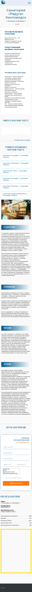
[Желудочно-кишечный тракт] (11, 473)
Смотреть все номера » (22, 140)
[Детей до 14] (21, 462)
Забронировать (16, 483)
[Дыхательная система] (11, 472)
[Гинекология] (11, 469)
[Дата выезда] (8, 456)
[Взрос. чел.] (7, 462)
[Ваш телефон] (8, 445)
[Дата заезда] (8, 450)
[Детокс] (11, 470)
